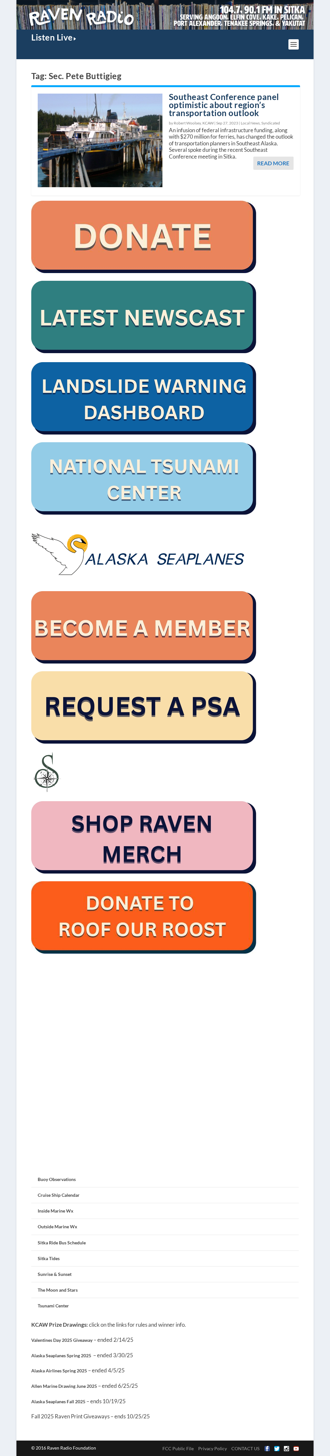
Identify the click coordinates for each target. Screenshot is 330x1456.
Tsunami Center (53, 1305)
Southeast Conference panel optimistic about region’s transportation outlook (224, 105)
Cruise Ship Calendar (59, 1195)
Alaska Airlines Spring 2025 (59, 1370)
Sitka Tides (49, 1258)
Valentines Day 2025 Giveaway (61, 1340)
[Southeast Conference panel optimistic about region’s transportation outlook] (100, 140)
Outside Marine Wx (57, 1226)
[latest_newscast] (144, 351)
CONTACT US (245, 1448)
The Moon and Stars (58, 1290)
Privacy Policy (212, 1448)
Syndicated (270, 123)
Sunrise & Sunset (55, 1274)
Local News (250, 123)
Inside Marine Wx (55, 1210)
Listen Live (52, 37)
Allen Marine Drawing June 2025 (64, 1386)
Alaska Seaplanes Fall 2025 (58, 1401)
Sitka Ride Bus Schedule (62, 1242)
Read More (273, 163)
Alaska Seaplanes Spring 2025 (61, 1355)
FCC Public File (178, 1448)
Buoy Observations (57, 1179)
